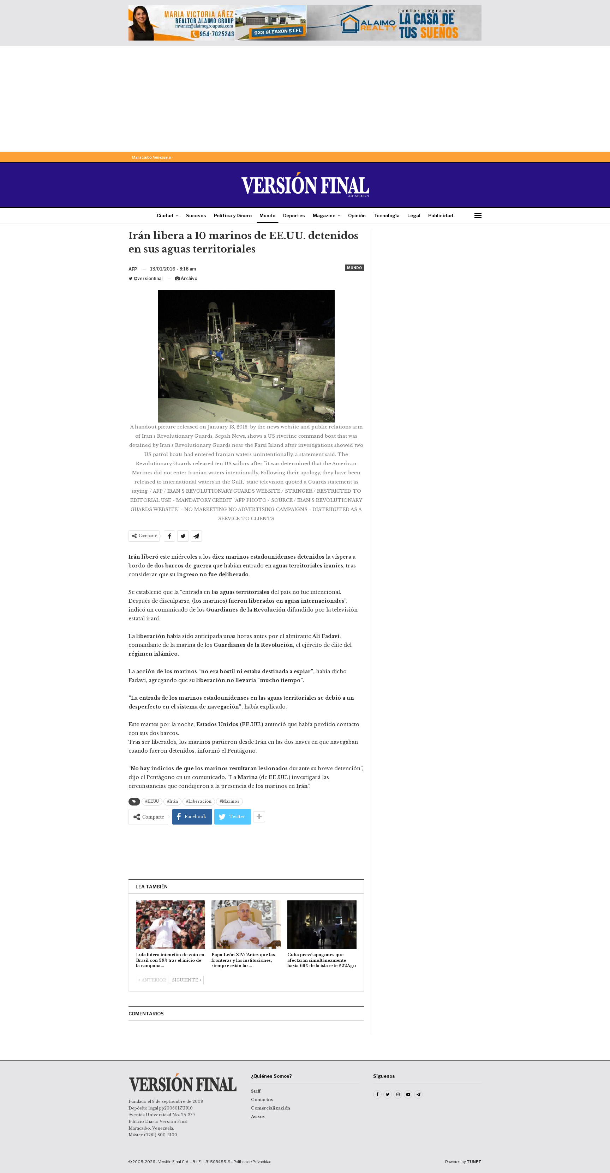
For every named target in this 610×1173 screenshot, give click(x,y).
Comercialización (270, 1108)
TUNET (474, 1161)
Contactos (262, 1099)
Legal (413, 215)
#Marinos (229, 801)
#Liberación (198, 801)
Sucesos (196, 215)
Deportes (294, 215)
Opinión (357, 215)
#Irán (172, 801)
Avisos (258, 1116)
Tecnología (386, 215)
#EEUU (152, 801)
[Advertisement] (305, 98)
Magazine (324, 215)
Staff (256, 1091)
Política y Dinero (233, 215)
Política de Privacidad (252, 1161)
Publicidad (440, 215)
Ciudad (165, 215)
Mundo (267, 215)
